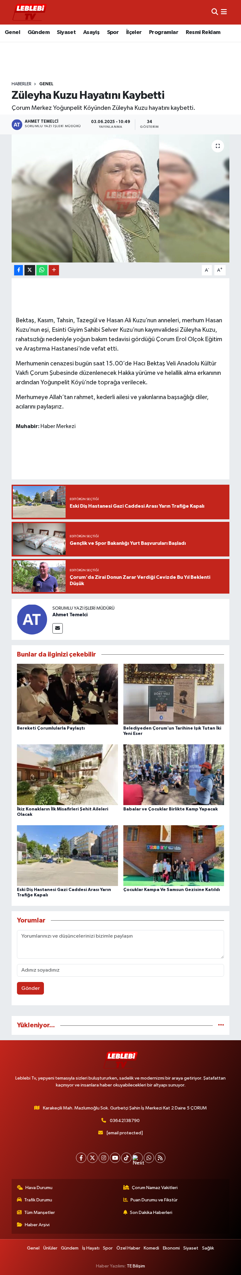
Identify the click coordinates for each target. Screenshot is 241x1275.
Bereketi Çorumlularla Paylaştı (51, 728)
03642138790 (125, 1120)
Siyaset (66, 32)
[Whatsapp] (149, 1158)
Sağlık (208, 1248)
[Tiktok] (126, 1158)
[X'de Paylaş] (29, 270)
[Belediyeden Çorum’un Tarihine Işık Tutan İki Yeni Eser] (173, 694)
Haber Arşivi (37, 1224)
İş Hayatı (90, 1248)
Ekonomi (171, 1248)
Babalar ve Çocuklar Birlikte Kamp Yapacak (170, 809)
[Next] (137, 1158)
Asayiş (91, 32)
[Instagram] (104, 1158)
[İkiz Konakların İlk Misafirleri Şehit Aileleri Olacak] (67, 774)
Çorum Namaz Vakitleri (155, 1187)
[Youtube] (115, 1158)
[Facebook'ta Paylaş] (18, 270)
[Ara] (215, 12)
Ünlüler (50, 1248)
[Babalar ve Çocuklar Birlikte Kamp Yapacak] (173, 774)
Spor (113, 32)
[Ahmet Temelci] (32, 619)
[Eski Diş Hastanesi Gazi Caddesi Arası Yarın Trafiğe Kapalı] (67, 855)
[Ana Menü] (224, 12)
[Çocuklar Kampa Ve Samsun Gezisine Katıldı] (173, 855)
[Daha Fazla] (54, 270)
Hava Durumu (38, 1187)
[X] (92, 1158)
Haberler (21, 84)
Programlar (163, 32)
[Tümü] (221, 1025)
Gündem (39, 32)
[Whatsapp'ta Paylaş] (41, 270)
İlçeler (134, 32)
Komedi (151, 1248)
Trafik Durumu (38, 1200)
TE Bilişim (136, 1266)
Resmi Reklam (203, 32)
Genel (12, 32)
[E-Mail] (57, 628)
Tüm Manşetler (39, 1212)
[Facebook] (81, 1158)
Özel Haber (128, 1248)
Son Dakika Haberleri (151, 1212)
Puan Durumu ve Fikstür (154, 1200)
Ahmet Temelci (70, 614)
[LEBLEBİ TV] (29, 12)
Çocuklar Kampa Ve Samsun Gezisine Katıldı (171, 890)
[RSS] (160, 1158)
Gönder (30, 988)
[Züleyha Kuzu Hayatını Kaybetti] (121, 198)
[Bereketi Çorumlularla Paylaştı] (67, 694)
